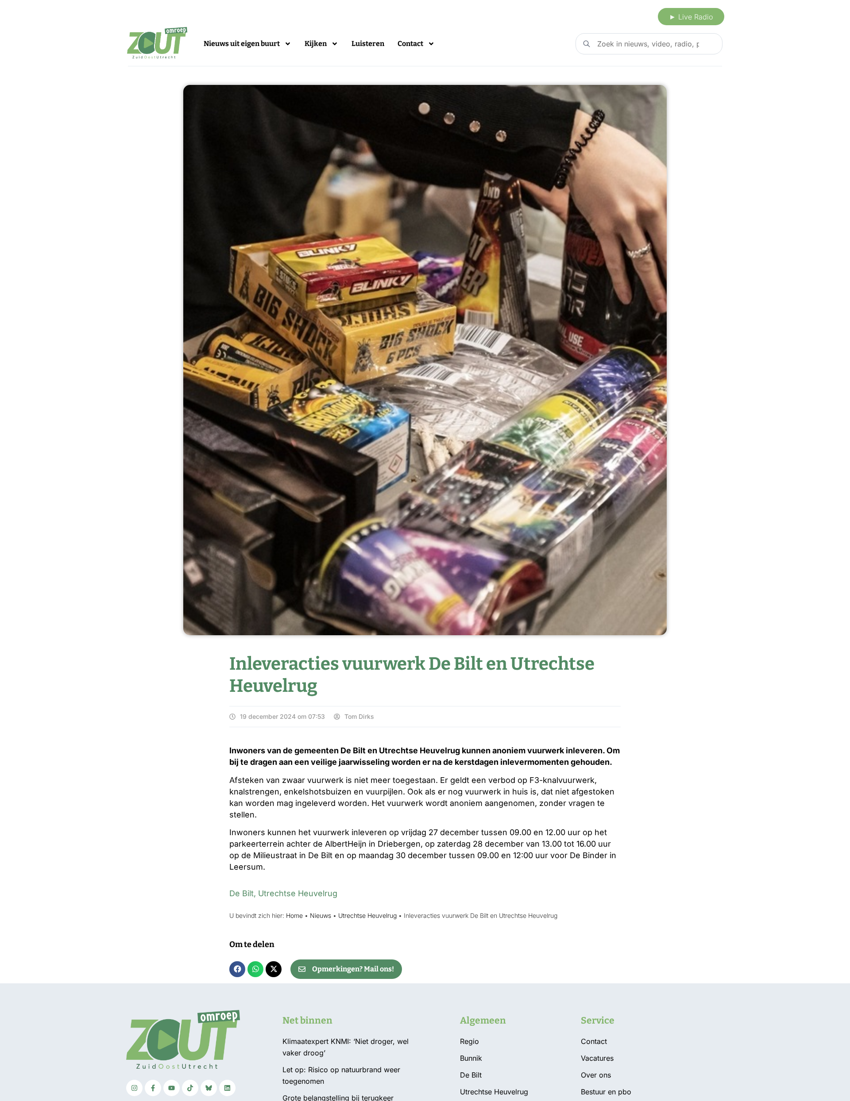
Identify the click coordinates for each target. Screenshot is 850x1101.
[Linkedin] (227, 1088)
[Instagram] (134, 1088)
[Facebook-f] (153, 1088)
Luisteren (368, 43)
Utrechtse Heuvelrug (297, 893)
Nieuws (320, 915)
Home (294, 915)
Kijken (316, 43)
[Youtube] (171, 1088)
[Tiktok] (190, 1088)
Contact (410, 43)
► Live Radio (691, 16)
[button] (237, 969)
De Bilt (241, 893)
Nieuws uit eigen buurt (242, 43)
